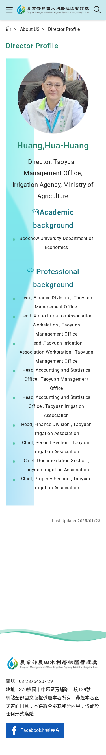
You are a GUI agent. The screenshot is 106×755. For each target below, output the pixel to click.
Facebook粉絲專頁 (40, 730)
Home (9, 28)
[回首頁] (53, 664)
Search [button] (97, 10)
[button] (9, 10)
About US (30, 29)
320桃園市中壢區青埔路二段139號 (55, 689)
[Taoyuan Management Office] (53, 10)
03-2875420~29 (36, 681)
